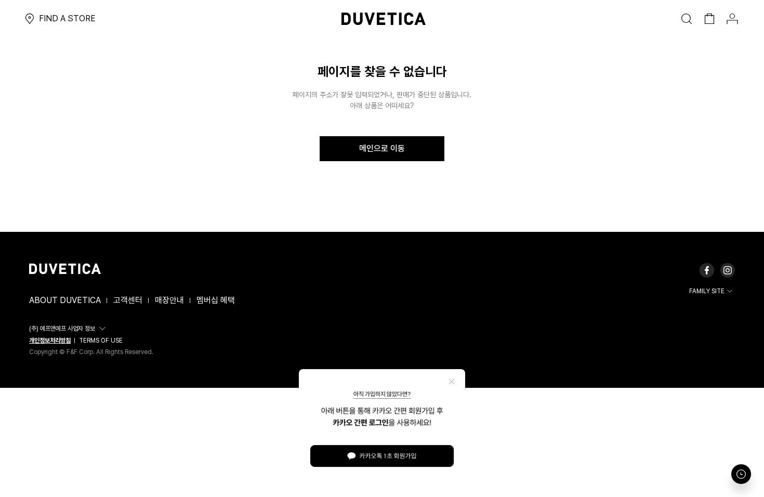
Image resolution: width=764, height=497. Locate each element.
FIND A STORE (67, 18)
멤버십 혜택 (215, 300)
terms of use (101, 340)
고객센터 (127, 300)
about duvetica (65, 300)
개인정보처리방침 (50, 340)
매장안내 (169, 300)
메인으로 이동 (382, 148)
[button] (69, 328)
